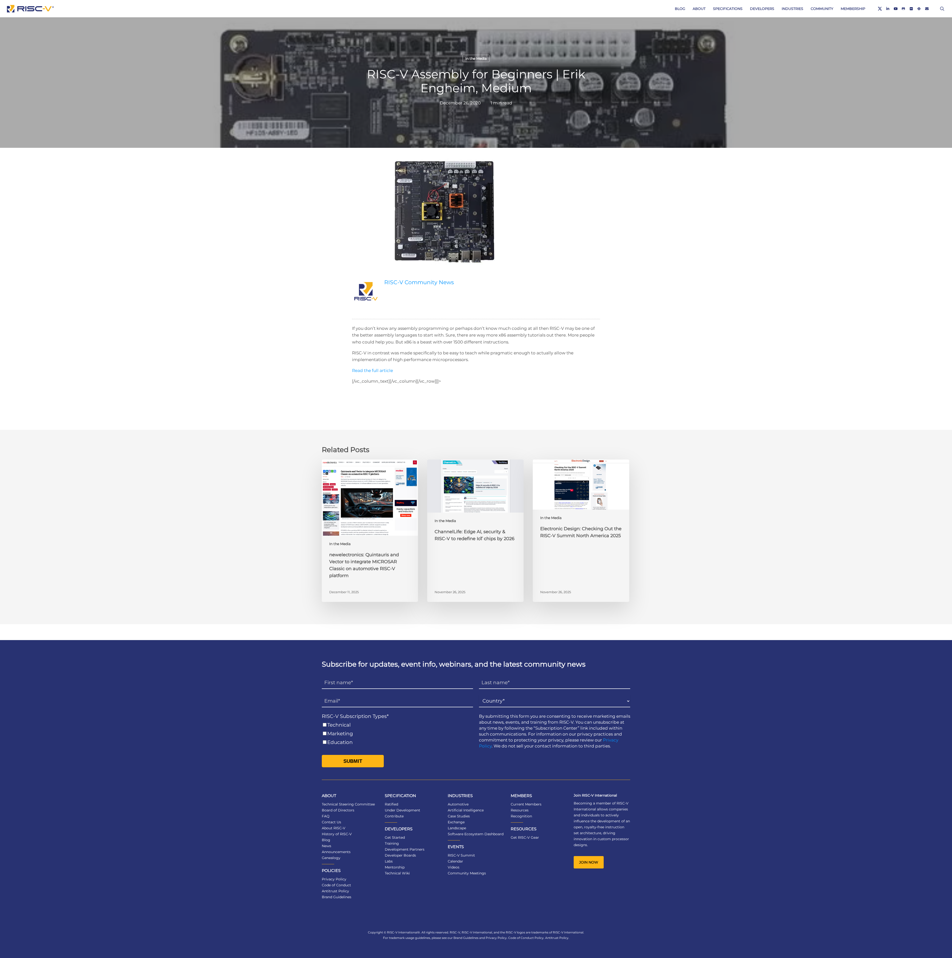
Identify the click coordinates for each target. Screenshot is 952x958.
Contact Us (331, 822)
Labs (389, 861)
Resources (520, 810)
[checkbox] (397, 733)
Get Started (395, 837)
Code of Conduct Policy (526, 938)
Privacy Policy (334, 879)
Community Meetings (467, 873)
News (326, 846)
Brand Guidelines (336, 897)
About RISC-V (333, 828)
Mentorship (395, 867)
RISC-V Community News (419, 282)
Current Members (526, 804)
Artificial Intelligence (466, 810)
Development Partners (404, 849)
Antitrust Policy (335, 891)
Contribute (394, 816)
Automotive (458, 804)
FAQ (325, 816)
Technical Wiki (397, 873)
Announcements (336, 852)
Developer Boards (400, 855)
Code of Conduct (336, 885)
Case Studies (459, 816)
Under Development (402, 810)
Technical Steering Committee (348, 804)
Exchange (456, 822)
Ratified (391, 804)
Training (392, 843)
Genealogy (331, 858)
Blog (326, 840)
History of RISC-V (337, 834)
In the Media (476, 58)
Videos (453, 867)
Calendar (455, 861)
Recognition (521, 816)
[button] (589, 862)
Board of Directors (338, 810)
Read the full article (372, 370)
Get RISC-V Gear (525, 837)
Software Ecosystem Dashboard (476, 834)
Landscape (457, 828)
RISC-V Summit (461, 855)
